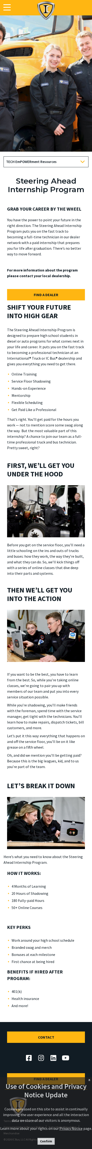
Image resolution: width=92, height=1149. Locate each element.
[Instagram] (41, 1058)
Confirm (46, 1141)
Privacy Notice (71, 1128)
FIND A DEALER (46, 294)
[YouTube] (65, 1058)
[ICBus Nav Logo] (46, 10)
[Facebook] (29, 1058)
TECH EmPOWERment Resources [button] (31, 161)
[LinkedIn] (53, 1058)
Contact (46, 1037)
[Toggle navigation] (7, 7)
